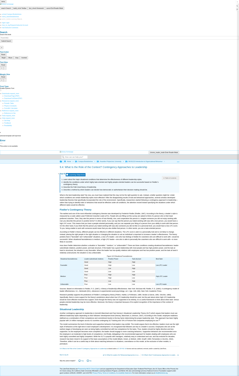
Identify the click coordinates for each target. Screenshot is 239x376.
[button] (7, 123)
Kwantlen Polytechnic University (111, 161)
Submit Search (6, 41)
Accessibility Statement (124, 373)
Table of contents (170, 178)
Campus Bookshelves (85, 161)
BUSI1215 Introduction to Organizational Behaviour (145, 161)
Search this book (5, 34)
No (90, 361)
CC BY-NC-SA (122, 348)
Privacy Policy (97, 373)
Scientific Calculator (10, 108)
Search (63, 157)
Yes (82, 361)
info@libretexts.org (161, 373)
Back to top (63, 355)
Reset (3, 54)
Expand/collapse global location (178, 161)
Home (69, 161)
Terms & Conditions (109, 373)
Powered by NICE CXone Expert (89, 369)
